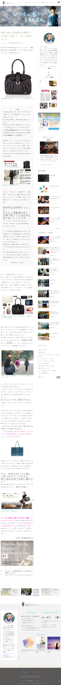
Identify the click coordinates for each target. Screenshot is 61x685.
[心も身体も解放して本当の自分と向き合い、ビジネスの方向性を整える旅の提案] (26, 591)
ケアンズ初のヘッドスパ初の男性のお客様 (54, 260)
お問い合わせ (53, 66)
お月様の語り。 (55, 590)
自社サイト (24, 528)
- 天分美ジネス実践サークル (28, 620)
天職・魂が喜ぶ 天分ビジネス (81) (46, 365)
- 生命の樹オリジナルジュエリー (48, 626)
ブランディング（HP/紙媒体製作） (53, 651)
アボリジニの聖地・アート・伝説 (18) (47, 370)
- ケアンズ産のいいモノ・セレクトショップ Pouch (50, 621)
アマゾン (11, 528)
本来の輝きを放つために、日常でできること (54, 303)
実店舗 (43, 2)
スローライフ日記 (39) (43, 363)
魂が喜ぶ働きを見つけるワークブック (28, 651)
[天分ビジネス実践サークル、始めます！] (6, 591)
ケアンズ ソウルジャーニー (28, 625)
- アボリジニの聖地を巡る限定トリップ (31, 627)
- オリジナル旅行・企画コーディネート (31, 630)
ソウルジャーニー (36, 2)
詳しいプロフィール (44, 66)
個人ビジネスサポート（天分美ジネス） (31, 616)
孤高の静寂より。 (54, 175)
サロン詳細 (42, 164)
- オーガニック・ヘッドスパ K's (48, 624)
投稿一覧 (58, 228)
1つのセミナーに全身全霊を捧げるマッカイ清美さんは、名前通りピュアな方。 (19, 572)
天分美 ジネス (28, 2)
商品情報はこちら (16, 262)
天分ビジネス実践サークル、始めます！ (15, 592)
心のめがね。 (53, 280)
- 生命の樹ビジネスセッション (29, 622)
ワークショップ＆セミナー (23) (45, 361)
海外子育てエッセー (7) (43, 368)
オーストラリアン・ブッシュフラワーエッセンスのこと (19, 575)
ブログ (47, 2)
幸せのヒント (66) (42, 350)
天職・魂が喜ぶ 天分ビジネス (15, 43)
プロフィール (53, 2)
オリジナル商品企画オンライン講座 (40, 651)
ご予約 (48, 164)
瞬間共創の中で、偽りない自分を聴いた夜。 (54, 314)
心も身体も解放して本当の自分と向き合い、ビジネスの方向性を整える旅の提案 (36, 593)
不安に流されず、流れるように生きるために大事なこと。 (54, 292)
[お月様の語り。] (46, 591)
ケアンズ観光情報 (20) (43, 373)
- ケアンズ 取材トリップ (27, 618)
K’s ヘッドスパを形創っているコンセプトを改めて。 (55, 220)
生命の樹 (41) (41, 352)
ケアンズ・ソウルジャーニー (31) (46, 358)
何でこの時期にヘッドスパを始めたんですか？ (54, 271)
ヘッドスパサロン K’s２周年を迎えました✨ (55, 198)
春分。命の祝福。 (54, 333)
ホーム (24, 680)
